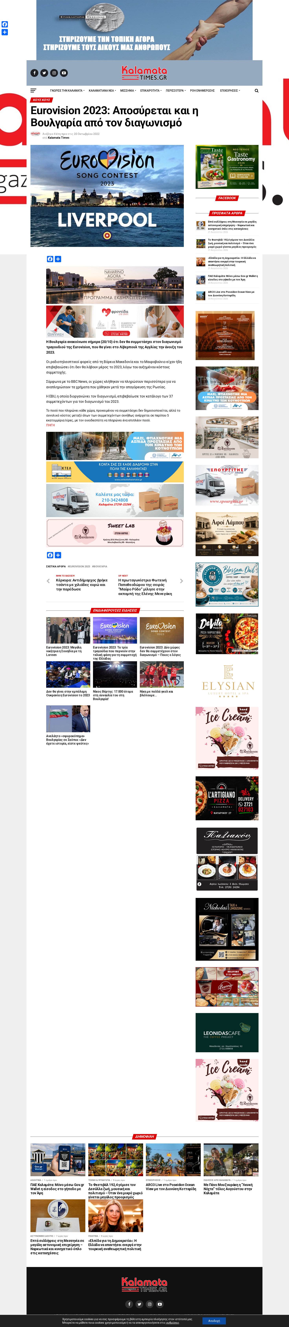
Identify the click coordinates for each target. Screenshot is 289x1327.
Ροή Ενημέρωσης (202, 90)
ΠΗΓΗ (50, 425)
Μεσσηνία (127, 90)
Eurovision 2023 (79, 566)
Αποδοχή (214, 1320)
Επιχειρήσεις (229, 90)
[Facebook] (5, 24)
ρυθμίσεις (172, 1322)
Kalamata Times (58, 137)
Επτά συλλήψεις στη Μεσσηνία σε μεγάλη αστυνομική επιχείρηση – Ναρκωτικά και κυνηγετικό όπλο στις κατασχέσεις (232, 225)
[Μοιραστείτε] (5, 32)
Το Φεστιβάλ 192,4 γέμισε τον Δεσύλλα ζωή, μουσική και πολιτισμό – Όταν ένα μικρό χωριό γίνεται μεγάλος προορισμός (232, 243)
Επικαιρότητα (149, 90)
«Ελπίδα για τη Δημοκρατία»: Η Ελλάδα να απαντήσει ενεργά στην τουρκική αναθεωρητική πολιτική (232, 261)
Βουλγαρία (100, 566)
